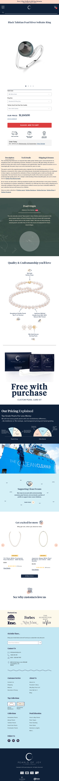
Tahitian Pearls (12, 722)
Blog (31, 692)
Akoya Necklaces (10, 708)
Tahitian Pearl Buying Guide (13, 178)
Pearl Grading (33, 722)
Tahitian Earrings (41, 190)
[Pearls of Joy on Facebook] (9, 740)
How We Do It (33, 690)
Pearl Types (33, 720)
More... (31, 730)
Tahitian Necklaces (31, 190)
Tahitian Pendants (6, 192)
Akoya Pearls (11, 720)
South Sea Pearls (12, 725)
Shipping (10, 685)
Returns (10, 687)
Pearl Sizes (33, 725)
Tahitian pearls (21, 190)
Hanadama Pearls (13, 717)
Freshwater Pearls (13, 728)
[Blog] (18, 740)
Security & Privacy (13, 690)
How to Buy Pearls (35, 717)
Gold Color (10, 91)
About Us (32, 682)
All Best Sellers (29, 576)
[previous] (3, 545)
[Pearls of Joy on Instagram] (13, 740)
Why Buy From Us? (35, 687)
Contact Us (11, 682)
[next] (56, 545)
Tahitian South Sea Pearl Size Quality (17, 105)
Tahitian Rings (50, 190)
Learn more (27, 502)
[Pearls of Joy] (29, 7)
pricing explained (12, 119)
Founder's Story (34, 685)
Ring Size (10, 98)
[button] (15, 566)
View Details (41, 144)
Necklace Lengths (35, 728)
